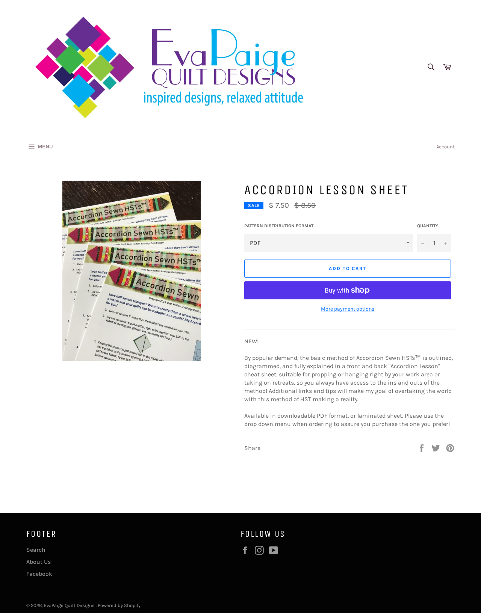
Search (35, 549)
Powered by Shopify (119, 605)
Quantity (427, 225)
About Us (38, 561)
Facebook (39, 573)
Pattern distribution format (278, 225)
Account (445, 146)
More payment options (347, 309)
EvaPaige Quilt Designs (70, 605)
